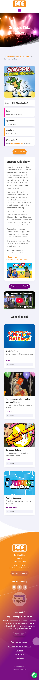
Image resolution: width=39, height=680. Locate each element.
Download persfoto (18, 286)
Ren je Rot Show (12, 351)
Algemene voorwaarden (19, 642)
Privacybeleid (19, 654)
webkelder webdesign (20, 669)
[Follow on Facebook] (19, 587)
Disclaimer (19, 650)
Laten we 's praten (19, 573)
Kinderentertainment (23, 56)
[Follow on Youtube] (14, 587)
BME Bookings (9, 56)
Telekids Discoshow (13, 498)
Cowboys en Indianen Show (18, 259)
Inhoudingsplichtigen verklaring (19, 646)
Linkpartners (19, 659)
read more (10, 364)
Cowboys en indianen (14, 450)
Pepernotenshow (14, 257)
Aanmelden (19, 634)
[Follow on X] (25, 587)
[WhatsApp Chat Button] (34, 675)
